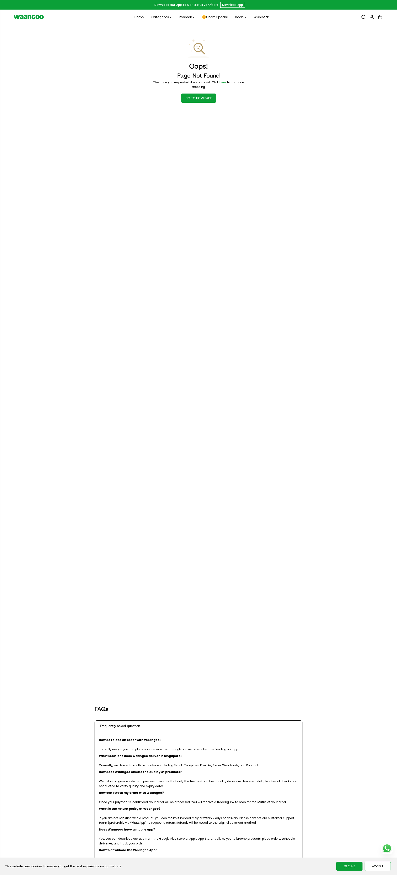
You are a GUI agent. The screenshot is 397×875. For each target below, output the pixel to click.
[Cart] (380, 17)
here (222, 82)
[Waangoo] (28, 17)
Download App (232, 5)
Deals (239, 17)
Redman (186, 17)
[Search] (363, 17)
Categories (160, 17)
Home (139, 17)
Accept (377, 866)
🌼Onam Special (215, 17)
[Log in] (372, 17)
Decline (349, 866)
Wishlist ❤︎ (261, 17)
